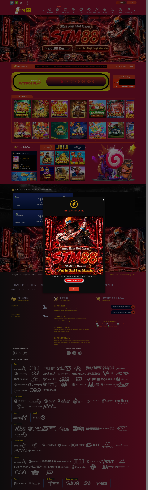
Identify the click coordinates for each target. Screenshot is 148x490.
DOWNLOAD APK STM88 (74, 280)
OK (74, 289)
